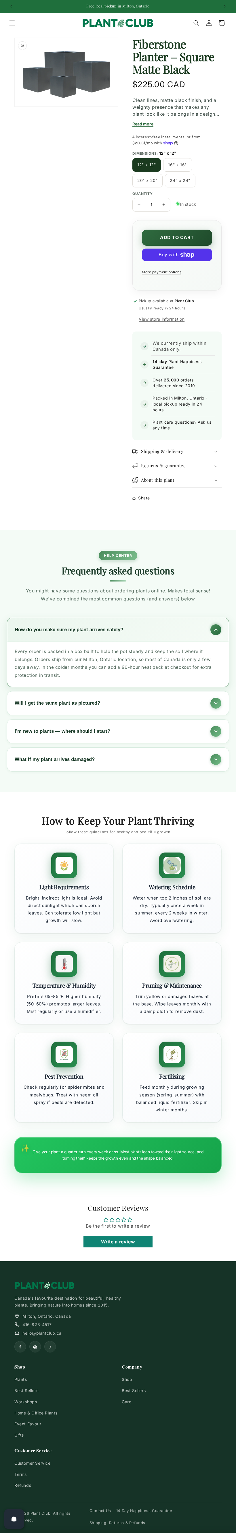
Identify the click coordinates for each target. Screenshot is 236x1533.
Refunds (22, 1485)
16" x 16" (177, 164)
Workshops (25, 1401)
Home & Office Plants (36, 1412)
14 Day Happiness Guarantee (144, 1510)
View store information (161, 319)
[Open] (14, 1519)
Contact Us (100, 1510)
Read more (142, 123)
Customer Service (32, 1463)
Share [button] (144, 497)
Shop (127, 1379)
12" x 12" (146, 164)
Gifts (19, 1435)
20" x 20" (147, 180)
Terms (20, 1474)
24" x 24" (180, 180)
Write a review (118, 1242)
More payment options (161, 272)
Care (126, 1401)
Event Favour (27, 1423)
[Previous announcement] (11, 6)
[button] (12, 23)
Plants (20, 1379)
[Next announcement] (224, 6)
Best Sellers (26, 1390)
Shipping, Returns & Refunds (117, 1522)
